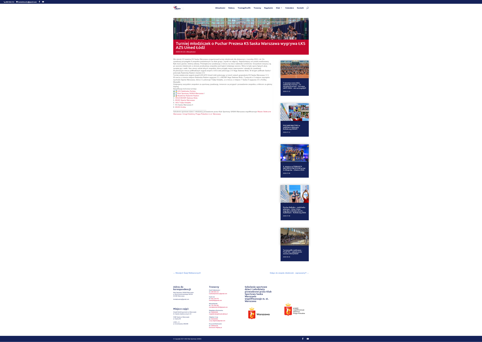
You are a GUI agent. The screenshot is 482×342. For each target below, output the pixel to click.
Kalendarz (289, 8)
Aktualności (220, 8)
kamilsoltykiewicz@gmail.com (218, 293)
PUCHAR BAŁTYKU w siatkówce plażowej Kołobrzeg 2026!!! (291, 127)
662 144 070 (215, 298)
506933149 (214, 325)
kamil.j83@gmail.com (215, 300)
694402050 (214, 319)
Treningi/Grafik (244, 8)
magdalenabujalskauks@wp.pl (218, 314)
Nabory (231, 8)
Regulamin (268, 8)
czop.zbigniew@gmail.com (217, 320)
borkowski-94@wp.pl (215, 327)
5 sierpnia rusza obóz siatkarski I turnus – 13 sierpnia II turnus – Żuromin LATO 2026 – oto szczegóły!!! (294, 85)
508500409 (214, 312)
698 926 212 (215, 292)
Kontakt (300, 8)
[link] (186, 91)
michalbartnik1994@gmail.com (218, 307)
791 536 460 (215, 305)
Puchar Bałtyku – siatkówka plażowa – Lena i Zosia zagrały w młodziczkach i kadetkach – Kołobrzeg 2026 (294, 210)
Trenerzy (257, 8)
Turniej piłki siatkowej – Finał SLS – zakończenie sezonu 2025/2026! (292, 252)
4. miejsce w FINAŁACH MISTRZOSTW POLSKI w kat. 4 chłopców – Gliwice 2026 (294, 168)
